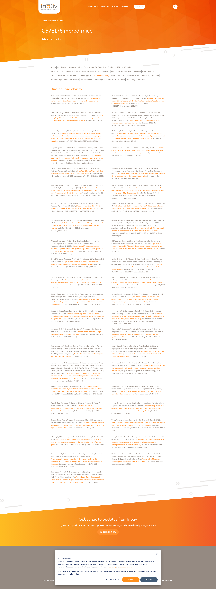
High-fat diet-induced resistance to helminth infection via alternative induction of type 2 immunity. (137, 266)
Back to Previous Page (52, 20)
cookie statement (125, 567)
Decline (149, 580)
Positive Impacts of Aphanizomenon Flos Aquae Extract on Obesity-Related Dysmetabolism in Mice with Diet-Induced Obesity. (77, 408)
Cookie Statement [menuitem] (165, 580)
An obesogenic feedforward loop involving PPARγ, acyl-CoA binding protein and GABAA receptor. (77, 158)
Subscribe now (108, 532)
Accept (130, 580)
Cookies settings (112, 580)
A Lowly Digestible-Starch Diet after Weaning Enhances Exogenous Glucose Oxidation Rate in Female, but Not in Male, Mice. (77, 117)
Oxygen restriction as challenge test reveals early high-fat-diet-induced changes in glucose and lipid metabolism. (138, 368)
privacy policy (111, 567)
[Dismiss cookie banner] (157, 554)
